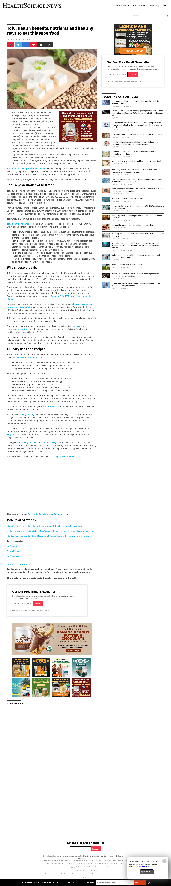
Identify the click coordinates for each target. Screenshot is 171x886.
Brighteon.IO (30, 442)
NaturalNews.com (50, 406)
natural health (84, 569)
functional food (47, 569)
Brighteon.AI (12, 546)
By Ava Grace (125, 201)
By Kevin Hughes (126, 106)
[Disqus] (52, 738)
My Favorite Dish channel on (40, 514)
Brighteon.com (14, 434)
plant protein (75, 572)
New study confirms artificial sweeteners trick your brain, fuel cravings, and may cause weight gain (136, 171)
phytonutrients (61, 572)
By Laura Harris (125, 137)
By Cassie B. (124, 174)
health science (70, 569)
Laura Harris (27, 39)
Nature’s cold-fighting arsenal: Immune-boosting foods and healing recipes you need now (135, 275)
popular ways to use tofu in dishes (28, 357)
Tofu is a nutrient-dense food (20, 224)
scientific (164, 5)
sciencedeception (121, 5)
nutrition (39, 572)
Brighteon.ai (27, 414)
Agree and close (146, 872)
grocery (59, 569)
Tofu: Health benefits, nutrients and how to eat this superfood (136, 161)
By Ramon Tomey (126, 211)
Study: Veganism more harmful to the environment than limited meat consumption (45, 526)
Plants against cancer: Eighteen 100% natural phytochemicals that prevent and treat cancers (50, 536)
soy (83, 572)
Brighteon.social (47, 442)
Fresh (36, 569)
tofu (88, 572)
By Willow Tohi (125, 279)
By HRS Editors (125, 156)
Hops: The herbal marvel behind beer (127, 265)
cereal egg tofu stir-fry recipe (62, 456)
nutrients (30, 572)
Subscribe (140, 883)
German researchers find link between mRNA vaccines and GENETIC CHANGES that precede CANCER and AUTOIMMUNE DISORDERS (135, 245)
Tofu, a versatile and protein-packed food (26, 168)
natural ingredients (16, 572)
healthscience (139, 5)
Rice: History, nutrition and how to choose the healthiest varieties (137, 134)
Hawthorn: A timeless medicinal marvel (127, 198)
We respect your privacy (72, 860)
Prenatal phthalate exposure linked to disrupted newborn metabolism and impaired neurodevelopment (135, 143)
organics (49, 572)
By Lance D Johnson (127, 118)
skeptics (153, 5)
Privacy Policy (85, 877)
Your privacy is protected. (20, 610)
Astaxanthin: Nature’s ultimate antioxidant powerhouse (133, 225)
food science (27, 569)
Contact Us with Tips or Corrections (86, 870)
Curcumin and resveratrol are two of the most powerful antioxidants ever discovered (134, 153)
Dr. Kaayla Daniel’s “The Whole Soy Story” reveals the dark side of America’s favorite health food (51, 531)
